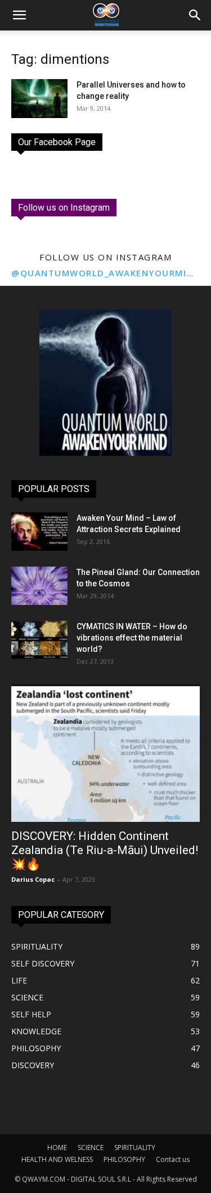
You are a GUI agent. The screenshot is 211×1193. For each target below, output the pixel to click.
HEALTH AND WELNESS (57, 1159)
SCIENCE (91, 1147)
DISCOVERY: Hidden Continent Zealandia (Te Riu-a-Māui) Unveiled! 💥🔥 (104, 850)
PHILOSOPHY (124, 1159)
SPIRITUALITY (134, 1147)
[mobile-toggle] (19, 15)
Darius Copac (33, 879)
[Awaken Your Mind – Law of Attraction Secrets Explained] (39, 531)
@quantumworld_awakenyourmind (105, 272)
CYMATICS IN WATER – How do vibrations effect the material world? (132, 638)
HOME (57, 1147)
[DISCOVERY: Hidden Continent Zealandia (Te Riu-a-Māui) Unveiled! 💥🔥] (105, 753)
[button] (195, 15)
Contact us (173, 1159)
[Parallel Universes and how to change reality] (39, 98)
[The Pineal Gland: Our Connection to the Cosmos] (39, 586)
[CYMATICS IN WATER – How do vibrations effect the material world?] (39, 640)
